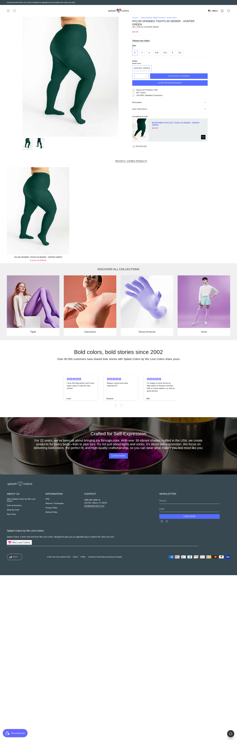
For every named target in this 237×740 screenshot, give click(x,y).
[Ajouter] (203, 137)
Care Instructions (139, 109)
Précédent (22, 77)
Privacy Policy (51, 508)
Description (137, 102)
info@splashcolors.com (94, 506)
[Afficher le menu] (8, 11)
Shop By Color (13, 510)
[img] (81, 379)
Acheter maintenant (170, 83)
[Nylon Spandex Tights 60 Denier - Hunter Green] (38, 211)
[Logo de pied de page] (20, 484)
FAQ (47, 499)
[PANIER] (228, 11)
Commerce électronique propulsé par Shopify (105, 557)
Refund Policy (51, 512)
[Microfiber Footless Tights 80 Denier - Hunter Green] (140, 130)
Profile (83, 557)
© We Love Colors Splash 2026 (58, 557)
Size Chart (11, 514)
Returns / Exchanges (55, 503)
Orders (75, 557)
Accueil (135, 18)
